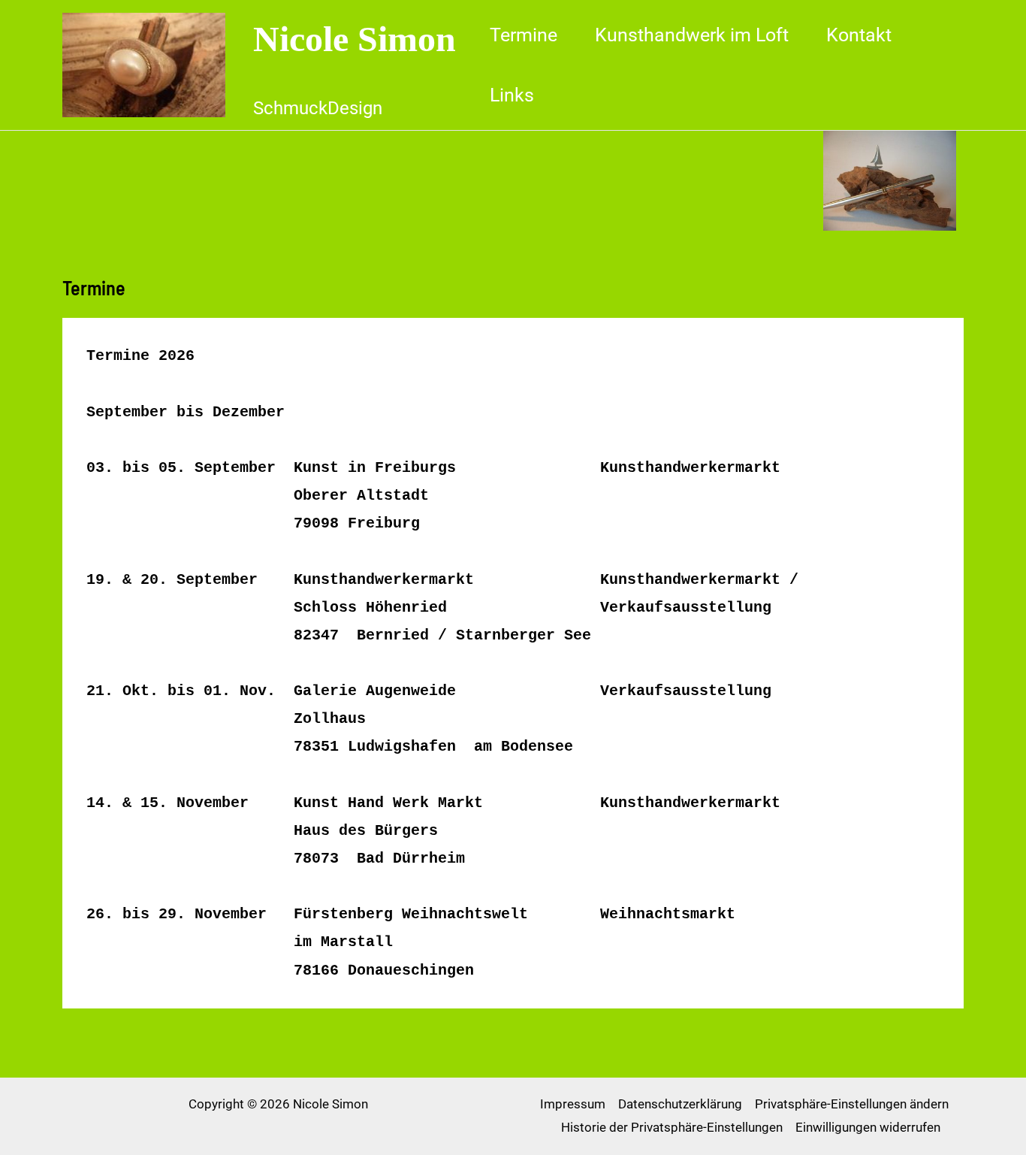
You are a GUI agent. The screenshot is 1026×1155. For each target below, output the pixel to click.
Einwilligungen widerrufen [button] (867, 1127)
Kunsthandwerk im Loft (692, 35)
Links (512, 95)
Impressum (572, 1103)
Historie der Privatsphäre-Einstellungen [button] (672, 1127)
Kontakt (859, 35)
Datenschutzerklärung (680, 1103)
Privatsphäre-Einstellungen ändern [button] (852, 1103)
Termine (523, 35)
